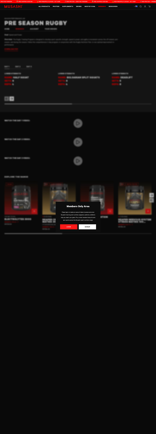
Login (68, 227)
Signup (87, 227)
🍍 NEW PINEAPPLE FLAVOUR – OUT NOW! (43, 1)
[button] (149, 6)
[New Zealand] (136, 6)
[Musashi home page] (13, 6)
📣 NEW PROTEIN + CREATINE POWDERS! (70, 1)
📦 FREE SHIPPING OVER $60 (19, 1)
